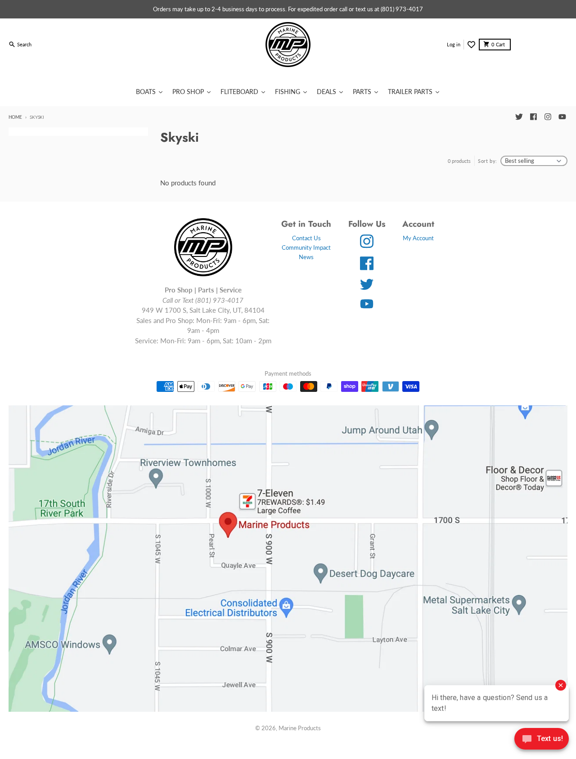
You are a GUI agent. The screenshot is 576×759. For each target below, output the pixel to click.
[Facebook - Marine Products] (533, 117)
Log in (453, 44)
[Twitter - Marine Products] (518, 117)
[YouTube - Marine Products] (562, 117)
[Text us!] (541, 740)
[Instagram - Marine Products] (547, 117)
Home (15, 117)
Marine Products (300, 728)
